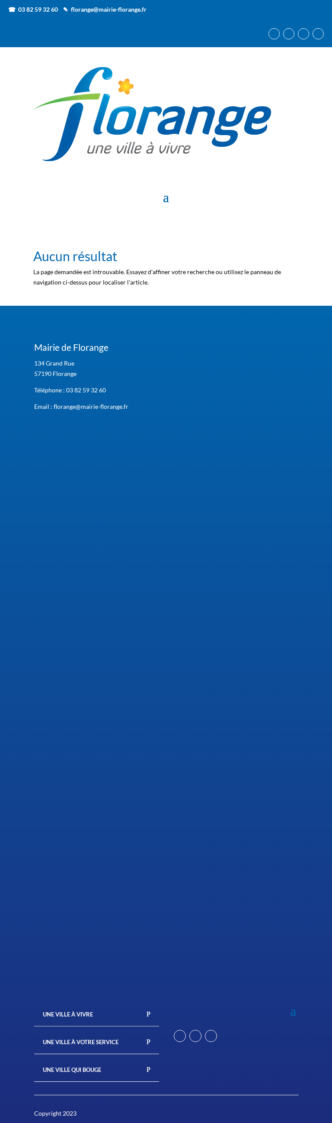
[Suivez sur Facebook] (274, 33)
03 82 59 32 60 (86, 390)
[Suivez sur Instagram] (288, 33)
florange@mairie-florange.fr (109, 9)
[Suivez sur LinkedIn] (303, 33)
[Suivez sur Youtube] (318, 33)
